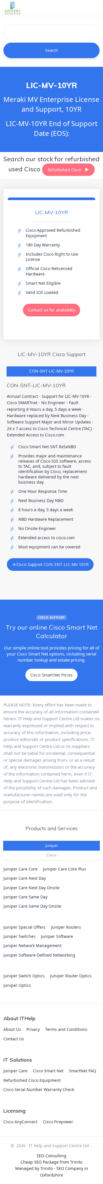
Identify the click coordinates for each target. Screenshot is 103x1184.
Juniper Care (15, 1070)
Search (51, 50)
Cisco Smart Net (48, 1070)
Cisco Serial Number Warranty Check (38, 1089)
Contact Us (13, 1039)
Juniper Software (57, 936)
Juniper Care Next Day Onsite (31, 887)
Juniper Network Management (32, 945)
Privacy (33, 1029)
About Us (12, 1029)
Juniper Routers (66, 927)
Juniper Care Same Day (25, 897)
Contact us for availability (52, 310)
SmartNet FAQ (82, 1070)
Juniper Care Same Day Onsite (32, 906)
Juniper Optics (17, 985)
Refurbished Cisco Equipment (32, 1080)
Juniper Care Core (20, 869)
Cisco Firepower (58, 1121)
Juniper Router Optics (71, 975)
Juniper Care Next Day (24, 878)
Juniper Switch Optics (24, 975)
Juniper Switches (19, 936)
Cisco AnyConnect (20, 1121)
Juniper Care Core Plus (64, 869)
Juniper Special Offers (24, 927)
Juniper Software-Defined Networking (39, 955)
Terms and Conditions (66, 1029)
